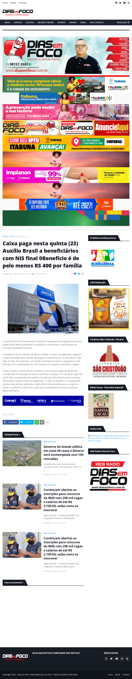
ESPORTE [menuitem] (61, 22)
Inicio (5, 2)
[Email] (82, 274)
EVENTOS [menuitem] (18, 22)
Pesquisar (122, 22)
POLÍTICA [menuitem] (30, 22)
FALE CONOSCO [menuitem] (97, 22)
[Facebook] (75, 274)
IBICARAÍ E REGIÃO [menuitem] (46, 22)
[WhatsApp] (36, 422)
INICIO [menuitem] (7, 22)
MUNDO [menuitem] (72, 22)
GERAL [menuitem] (83, 22)
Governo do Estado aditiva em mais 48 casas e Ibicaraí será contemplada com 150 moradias (64, 453)
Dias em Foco (21, 236)
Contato (23, 2)
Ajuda (13, 2)
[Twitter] (79, 274)
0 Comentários (40, 274)
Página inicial (8, 236)
